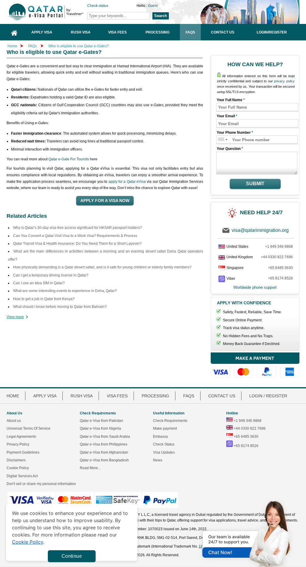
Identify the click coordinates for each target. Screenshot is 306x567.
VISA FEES (117, 395)
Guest (152, 6)
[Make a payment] (255, 365)
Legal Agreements (21, 436)
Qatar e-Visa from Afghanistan (104, 452)
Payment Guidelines (23, 452)
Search (160, 15)
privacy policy (284, 81)
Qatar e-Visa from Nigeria (100, 428)
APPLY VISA (44, 395)
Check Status (164, 444)
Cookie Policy (18, 468)
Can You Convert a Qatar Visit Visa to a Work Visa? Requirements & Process (75, 236)
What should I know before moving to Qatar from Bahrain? (60, 307)
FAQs (32, 46)
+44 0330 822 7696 (277, 257)
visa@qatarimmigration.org (260, 230)
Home (12, 46)
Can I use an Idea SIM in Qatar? (39, 283)
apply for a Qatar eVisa (127, 182)
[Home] (14, 32)
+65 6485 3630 (280, 268)
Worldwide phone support (255, 287)
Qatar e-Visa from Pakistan (101, 421)
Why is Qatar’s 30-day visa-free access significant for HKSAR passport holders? (77, 228)
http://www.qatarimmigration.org (55, 12)
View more (15, 317)
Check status (97, 6)
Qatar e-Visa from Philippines (103, 444)
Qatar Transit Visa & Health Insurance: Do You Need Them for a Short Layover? (77, 243)
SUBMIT (255, 183)
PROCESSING (155, 395)
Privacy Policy (18, 444)
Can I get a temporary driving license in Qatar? (50, 275)
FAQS (188, 395)
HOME (13, 395)
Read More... (90, 468)
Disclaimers (16, 460)
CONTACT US (221, 395)
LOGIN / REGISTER (268, 395)
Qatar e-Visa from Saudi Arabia (105, 436)
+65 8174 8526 (280, 278)
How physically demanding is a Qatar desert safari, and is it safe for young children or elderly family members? (102, 267)
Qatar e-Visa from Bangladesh (104, 460)
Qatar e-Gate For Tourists (68, 159)
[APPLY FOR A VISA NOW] (105, 201)
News (157, 460)
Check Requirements (170, 421)
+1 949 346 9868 (279, 246)
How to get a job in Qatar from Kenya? (44, 299)
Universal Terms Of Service (29, 428)
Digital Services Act (22, 476)
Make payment (165, 428)
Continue (72, 556)
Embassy (160, 436)
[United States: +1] (220, 140)
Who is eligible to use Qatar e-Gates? (78, 46)
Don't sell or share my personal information (41, 484)
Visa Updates (164, 452)
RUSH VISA (82, 395)
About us (14, 421)
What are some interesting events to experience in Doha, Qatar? (65, 291)
